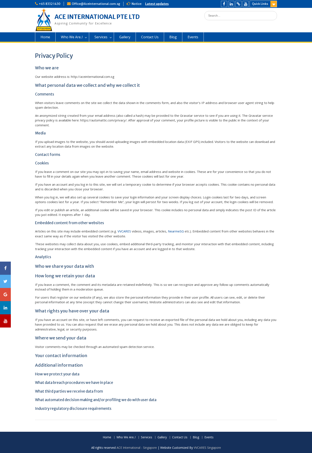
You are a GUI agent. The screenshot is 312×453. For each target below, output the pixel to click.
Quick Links (260, 4)
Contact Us (150, 37)
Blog (173, 37)
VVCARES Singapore (207, 448)
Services (100, 37)
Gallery (124, 37)
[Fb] (224, 4)
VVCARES (124, 231)
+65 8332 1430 (49, 4)
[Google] (238, 4)
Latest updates (157, 4)
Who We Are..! (72, 37)
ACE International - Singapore (137, 448)
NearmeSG (176, 231)
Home (45, 37)
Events (193, 37)
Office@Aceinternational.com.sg (96, 4)
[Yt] (246, 4)
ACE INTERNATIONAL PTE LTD (97, 17)
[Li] (231, 4)
